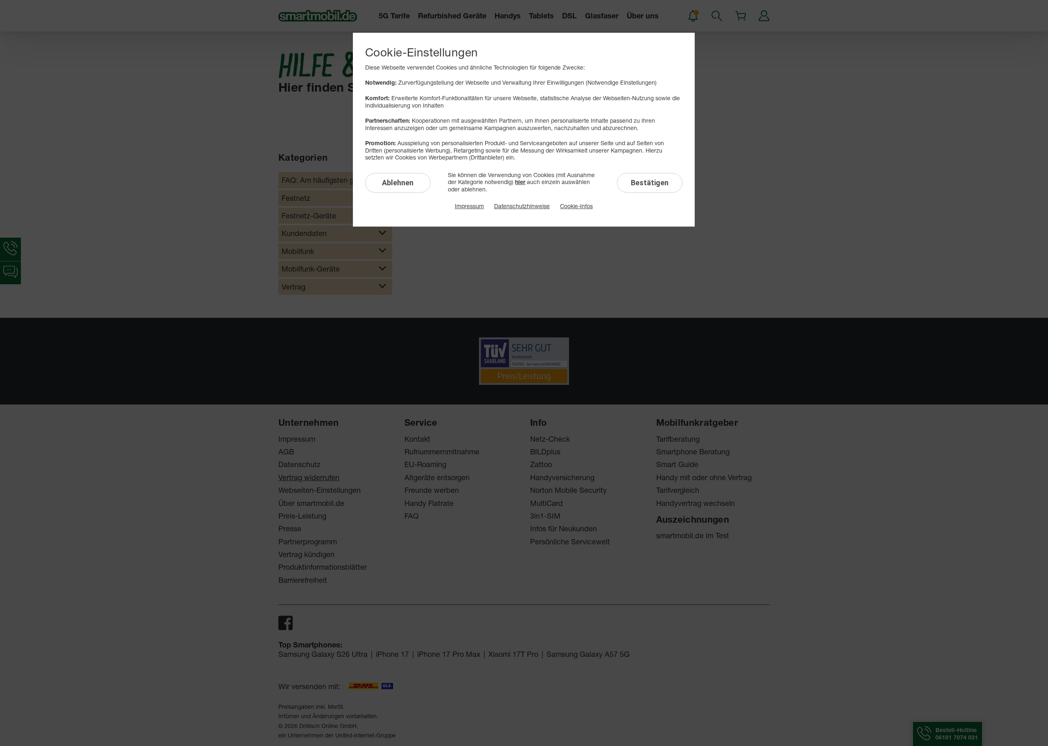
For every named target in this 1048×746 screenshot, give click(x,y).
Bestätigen (650, 182)
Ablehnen (397, 182)
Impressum (469, 205)
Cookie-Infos (576, 205)
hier (520, 182)
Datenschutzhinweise (522, 205)
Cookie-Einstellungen (421, 52)
